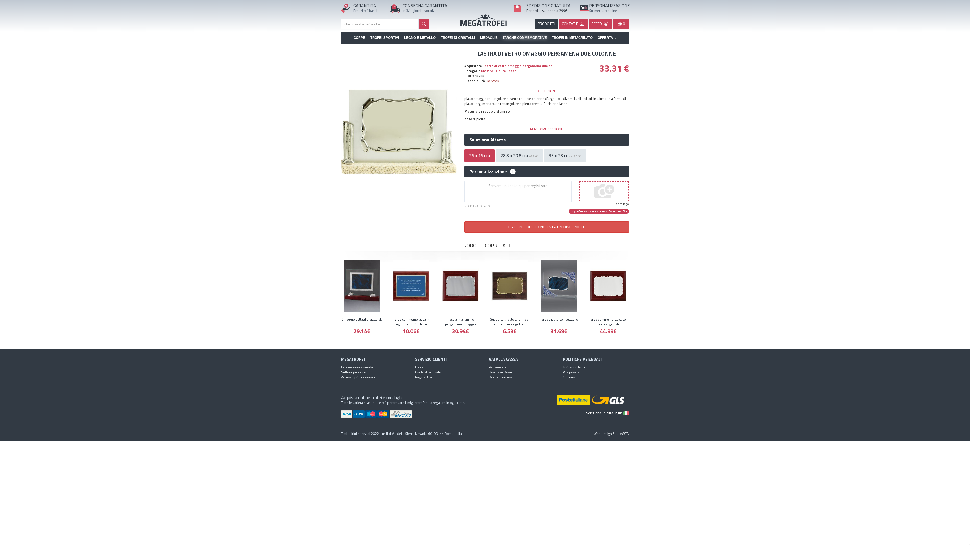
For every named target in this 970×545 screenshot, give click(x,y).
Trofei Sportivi (384, 38)
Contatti (420, 367)
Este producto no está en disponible (546, 227)
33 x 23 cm (565, 155)
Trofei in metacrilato (572, 38)
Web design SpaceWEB (611, 433)
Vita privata (571, 372)
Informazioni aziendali (357, 367)
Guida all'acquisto (428, 372)
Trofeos (485, 20)
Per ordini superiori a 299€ (546, 10)
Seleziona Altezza (487, 140)
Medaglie (489, 38)
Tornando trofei (574, 367)
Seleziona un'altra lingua (604, 412)
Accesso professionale (358, 377)
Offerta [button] (606, 38)
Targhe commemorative (525, 38)
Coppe (359, 38)
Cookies (569, 377)
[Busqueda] (424, 24)
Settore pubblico (353, 372)
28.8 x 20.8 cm (519, 155)
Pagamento (497, 367)
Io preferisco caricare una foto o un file (598, 211)
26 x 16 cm (479, 155)
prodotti (546, 24)
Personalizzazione (488, 171)
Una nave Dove (500, 372)
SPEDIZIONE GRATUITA (548, 5)
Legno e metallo (420, 38)
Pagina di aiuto (426, 377)
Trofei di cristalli (458, 38)
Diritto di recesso (502, 377)
